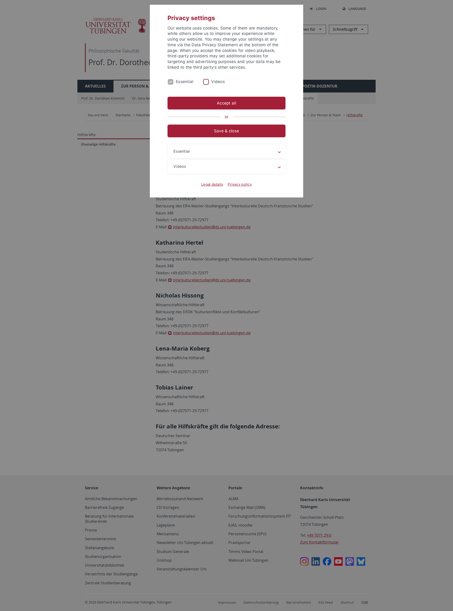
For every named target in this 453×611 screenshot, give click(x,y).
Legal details (212, 184)
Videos (218, 81)
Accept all (226, 103)
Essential (184, 81)
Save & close (226, 131)
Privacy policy (240, 184)
